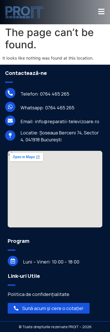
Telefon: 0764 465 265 (44, 94)
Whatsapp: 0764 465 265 (47, 108)
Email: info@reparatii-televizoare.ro (59, 121)
